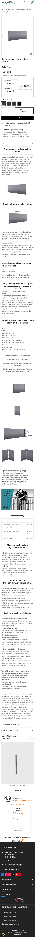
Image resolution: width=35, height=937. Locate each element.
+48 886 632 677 (10, 861)
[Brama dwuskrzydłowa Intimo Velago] (17, 35)
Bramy (15, 132)
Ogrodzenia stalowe (24, 137)
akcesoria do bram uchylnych (11, 340)
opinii (22, 800)
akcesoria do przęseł (8, 338)
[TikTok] (9, 874)
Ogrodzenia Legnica (9, 920)
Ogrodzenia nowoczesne (18, 134)
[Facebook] (2, 874)
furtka (3, 331)
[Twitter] (13, 874)
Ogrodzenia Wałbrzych (9, 916)
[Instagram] (6, 874)
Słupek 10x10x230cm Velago (17, 785)
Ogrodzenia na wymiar (9, 137)
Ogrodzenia (14, 130)
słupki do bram (6, 347)
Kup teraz (18, 118)
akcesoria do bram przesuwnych (12, 342)
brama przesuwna (7, 333)
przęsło (3, 328)
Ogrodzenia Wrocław (9, 912)
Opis (17, 144)
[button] (11, 804)
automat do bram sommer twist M (13, 350)
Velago (9, 67)
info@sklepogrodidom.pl (13, 865)
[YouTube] (16, 874)
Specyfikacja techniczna (17, 730)
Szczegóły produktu (17, 725)
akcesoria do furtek (8, 345)
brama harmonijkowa (8, 335)
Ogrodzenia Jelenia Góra (10, 924)
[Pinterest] (19, 874)
